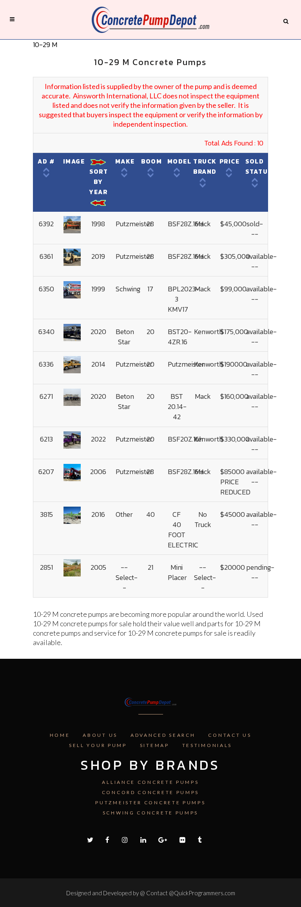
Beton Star (125, 336)
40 (150, 514)
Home (60, 735)
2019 (98, 256)
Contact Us (229, 735)
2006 (98, 471)
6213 (46, 439)
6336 (46, 364)
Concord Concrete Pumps (150, 792)
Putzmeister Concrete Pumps (150, 802)
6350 (46, 289)
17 (150, 289)
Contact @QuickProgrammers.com (190, 892)
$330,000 (235, 439)
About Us (100, 735)
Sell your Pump (98, 745)
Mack (203, 223)
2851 (46, 567)
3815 (46, 514)
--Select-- (127, 577)
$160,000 (234, 396)
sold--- (255, 228)
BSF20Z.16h (185, 439)
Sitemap (154, 745)
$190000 (233, 364)
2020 (98, 331)
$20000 (232, 567)
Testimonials (207, 745)
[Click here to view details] (72, 223)
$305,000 (235, 256)
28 (150, 223)
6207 (46, 471)
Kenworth (208, 331)
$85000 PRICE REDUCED (235, 481)
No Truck (202, 519)
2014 (98, 364)
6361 (46, 256)
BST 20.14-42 (177, 406)
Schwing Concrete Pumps (150, 813)
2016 (98, 514)
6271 (46, 396)
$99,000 (233, 289)
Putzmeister (134, 223)
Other (124, 514)
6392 (46, 223)
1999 (98, 289)
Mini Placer (177, 572)
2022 (98, 439)
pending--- (260, 572)
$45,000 (233, 223)
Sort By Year (98, 181)
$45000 (232, 514)
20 (150, 331)
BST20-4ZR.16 (180, 336)
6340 (46, 331)
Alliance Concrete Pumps (150, 782)
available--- (261, 261)
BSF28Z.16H (185, 223)
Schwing (128, 289)
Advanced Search (163, 735)
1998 (98, 223)
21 (150, 567)
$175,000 (234, 331)
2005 (98, 567)
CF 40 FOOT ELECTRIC (183, 529)
